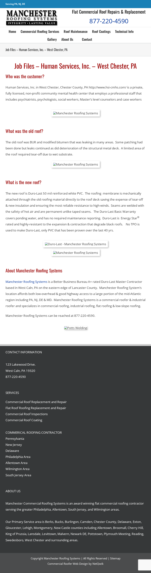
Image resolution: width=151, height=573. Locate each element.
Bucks (59, 522)
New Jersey (14, 445)
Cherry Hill (135, 528)
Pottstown (95, 534)
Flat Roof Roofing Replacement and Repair (36, 408)
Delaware (12, 451)
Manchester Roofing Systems (26, 282)
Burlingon (72, 522)
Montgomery (43, 528)
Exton (137, 522)
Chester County (105, 522)
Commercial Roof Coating (24, 420)
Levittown (49, 534)
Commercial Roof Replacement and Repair (36, 402)
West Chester (34, 540)
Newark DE (78, 534)
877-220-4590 (108, 21)
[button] (98, 39)
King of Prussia (16, 534)
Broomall (119, 528)
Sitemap (115, 558)
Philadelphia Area (18, 457)
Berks (49, 522)
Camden (86, 522)
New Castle (62, 528)
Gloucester (13, 528)
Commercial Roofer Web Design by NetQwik (75, 563)
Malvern (63, 534)
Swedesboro (14, 540)
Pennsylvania (15, 438)
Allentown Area (16, 463)
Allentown (104, 528)
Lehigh (27, 528)
